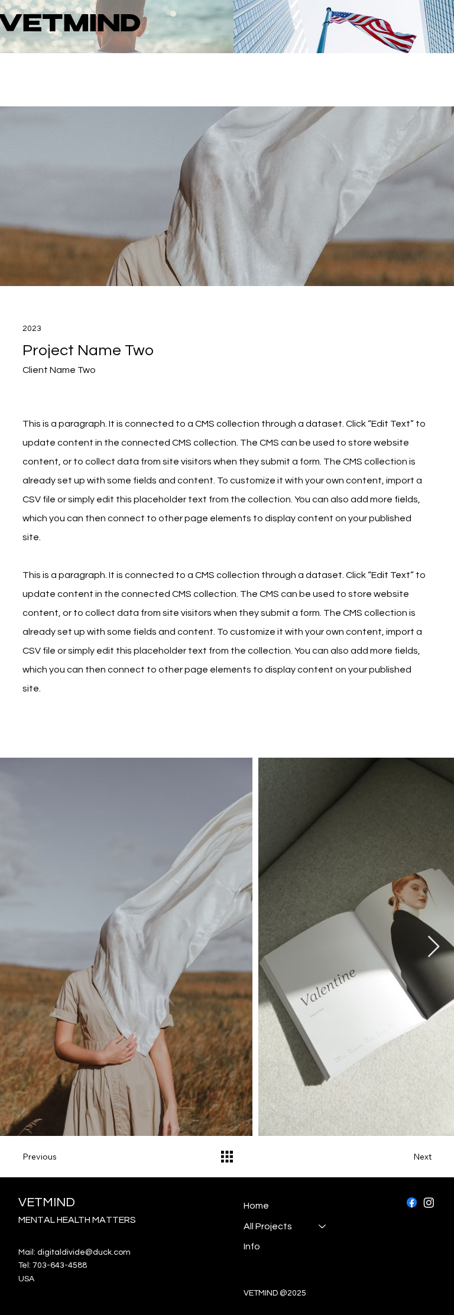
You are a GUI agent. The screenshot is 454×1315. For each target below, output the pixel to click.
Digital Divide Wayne (56, 73)
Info (252, 1246)
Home (256, 1205)
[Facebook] (412, 1202)
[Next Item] (433, 947)
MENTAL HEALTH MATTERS (77, 1220)
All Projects (268, 1226)
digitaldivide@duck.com (84, 1252)
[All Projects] (323, 1226)
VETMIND (46, 1202)
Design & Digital (52, 85)
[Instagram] (429, 1202)
